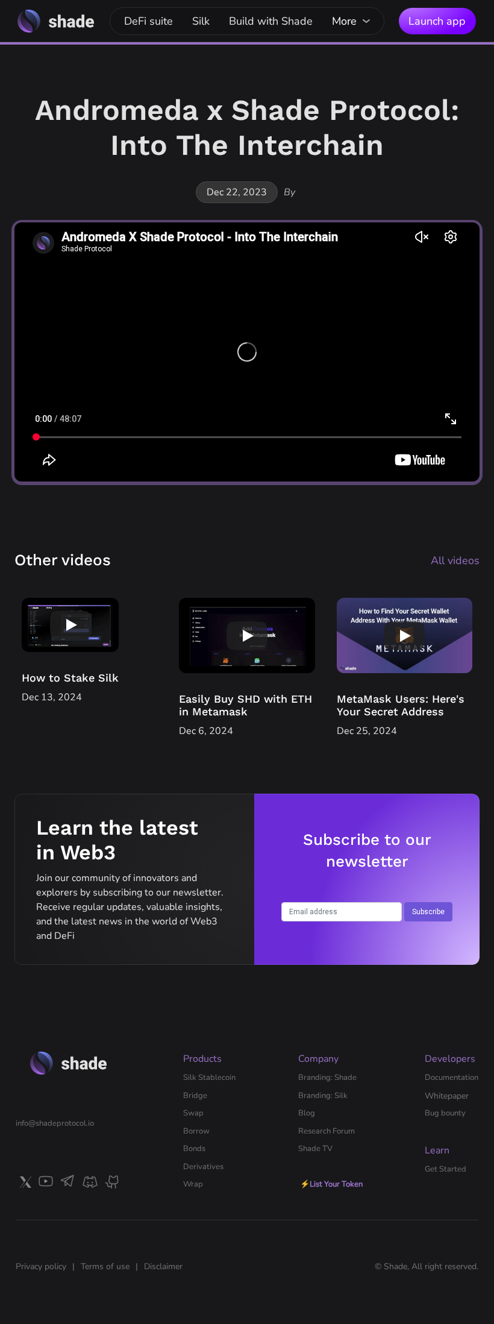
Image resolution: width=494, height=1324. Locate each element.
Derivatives (203, 1166)
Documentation (451, 1077)
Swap (193, 1113)
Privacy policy (41, 1266)
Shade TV (315, 1148)
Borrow (196, 1131)
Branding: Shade (327, 1077)
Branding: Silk (323, 1095)
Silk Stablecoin (209, 1077)
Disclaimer (163, 1266)
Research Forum (326, 1131)
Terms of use (105, 1266)
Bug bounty (445, 1113)
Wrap (193, 1184)
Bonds (194, 1148)
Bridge (195, 1095)
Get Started (445, 1169)
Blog (306, 1113)
